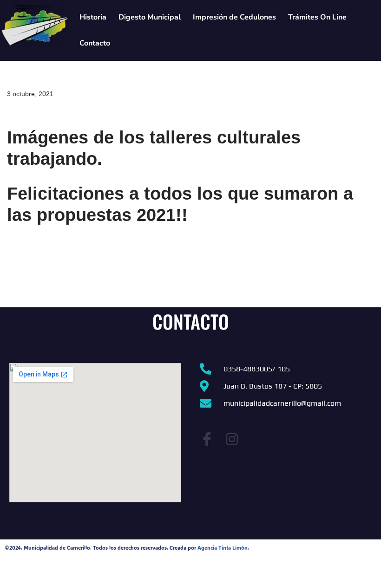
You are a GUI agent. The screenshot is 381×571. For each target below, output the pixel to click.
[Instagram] (232, 439)
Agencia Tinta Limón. (223, 548)
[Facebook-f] (207, 439)
